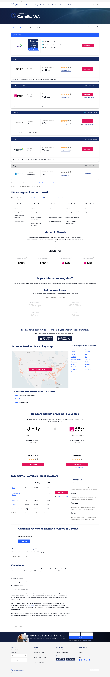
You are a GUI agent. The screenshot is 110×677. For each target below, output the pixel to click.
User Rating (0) (65, 175)
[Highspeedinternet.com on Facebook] (79, 660)
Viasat (16, 402)
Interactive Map (40, 369)
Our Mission (81, 652)
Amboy (87, 367)
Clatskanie (74, 372)
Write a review (23, 541)
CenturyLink (18, 399)
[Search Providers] (25, 655)
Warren (87, 354)
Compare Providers (40, 5)
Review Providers (52, 5)
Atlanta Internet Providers (39, 662)
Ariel (86, 356)
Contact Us (81, 654)
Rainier (73, 351)
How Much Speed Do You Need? (62, 652)
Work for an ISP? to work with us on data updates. (25, 186)
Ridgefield (87, 359)
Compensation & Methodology (42, 672)
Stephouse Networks (17, 509)
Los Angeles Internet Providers (39, 649)
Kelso (72, 349)
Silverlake (87, 351)
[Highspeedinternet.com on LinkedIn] (89, 660)
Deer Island (74, 361)
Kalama (73, 354)
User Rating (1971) (65, 124)
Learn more (88, 173)
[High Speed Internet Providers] (20, 4)
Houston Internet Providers (39, 654)
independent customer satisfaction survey (48, 182)
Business (70, 5)
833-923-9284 (89, 124)
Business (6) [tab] (28, 28)
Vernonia (87, 364)
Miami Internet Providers (38, 660)
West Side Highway (76, 359)
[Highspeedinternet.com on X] (82, 660)
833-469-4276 (89, 98)
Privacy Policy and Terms (53, 672)
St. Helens (74, 369)
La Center (87, 349)
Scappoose (88, 369)
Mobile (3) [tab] (37, 28)
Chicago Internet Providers (39, 652)
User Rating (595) (65, 97)
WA (16, 626)
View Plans (86, 45)
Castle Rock (74, 367)
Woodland (73, 364)
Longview (73, 356)
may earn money (15, 1)
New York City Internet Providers (40, 657)
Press (80, 657)
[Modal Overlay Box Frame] (55, 637)
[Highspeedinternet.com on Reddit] (87, 660)
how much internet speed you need (34, 198)
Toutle (87, 361)
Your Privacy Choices (65, 672)
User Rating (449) (65, 150)
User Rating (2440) (66, 70)
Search (95, 4)
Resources (63, 5)
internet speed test (55, 198)
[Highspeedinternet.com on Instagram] (84, 660)
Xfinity (16, 395)
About (80, 649)
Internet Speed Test (60, 649)
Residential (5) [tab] (17, 28)
